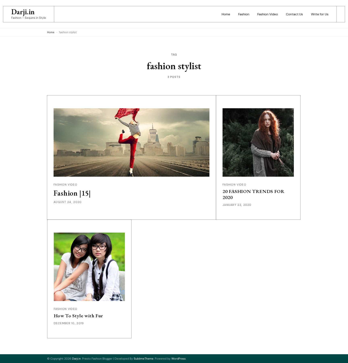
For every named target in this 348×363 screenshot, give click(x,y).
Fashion (243, 14)
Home (226, 14)
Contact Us (294, 14)
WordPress (178, 358)
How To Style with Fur (78, 315)
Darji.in (23, 11)
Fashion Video (267, 14)
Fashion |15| (72, 193)
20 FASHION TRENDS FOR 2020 (254, 194)
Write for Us (319, 14)
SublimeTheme (143, 358)
